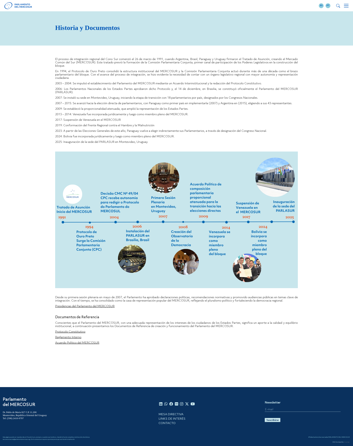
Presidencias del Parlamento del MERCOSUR (85, 306)
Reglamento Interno (68, 337)
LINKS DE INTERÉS (172, 418)
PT (328, 6)
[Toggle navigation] (346, 5)
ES (321, 6)
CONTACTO (167, 423)
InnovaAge (347, 442)
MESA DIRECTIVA (171, 414)
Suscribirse (272, 420)
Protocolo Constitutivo (70, 331)
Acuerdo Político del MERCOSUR (77, 342)
